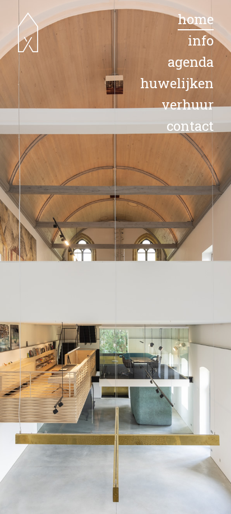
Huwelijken (177, 83)
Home (196, 19)
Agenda (191, 62)
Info (201, 40)
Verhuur (187, 104)
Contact (190, 126)
